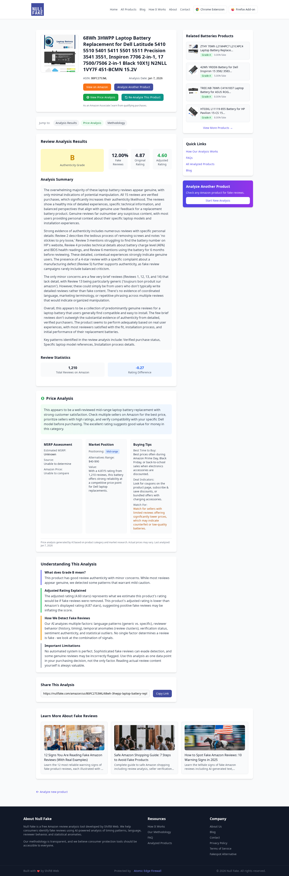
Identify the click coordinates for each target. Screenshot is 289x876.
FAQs (189, 158)
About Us (216, 826)
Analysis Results (66, 123)
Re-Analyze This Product (144, 97)
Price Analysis (92, 123)
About (173, 9)
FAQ (150, 837)
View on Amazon (97, 87)
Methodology (116, 123)
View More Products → (218, 128)
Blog (142, 9)
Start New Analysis (218, 200)
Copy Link (162, 693)
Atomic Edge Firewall (147, 871)
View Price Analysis (102, 97)
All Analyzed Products (200, 164)
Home (114, 9)
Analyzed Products (160, 843)
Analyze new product (54, 792)
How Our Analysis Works (202, 151)
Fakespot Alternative (223, 854)
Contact (185, 9)
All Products (128, 9)
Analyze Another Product (133, 87)
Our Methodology (159, 832)
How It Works (157, 9)
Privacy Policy (218, 843)
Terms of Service (220, 848)
